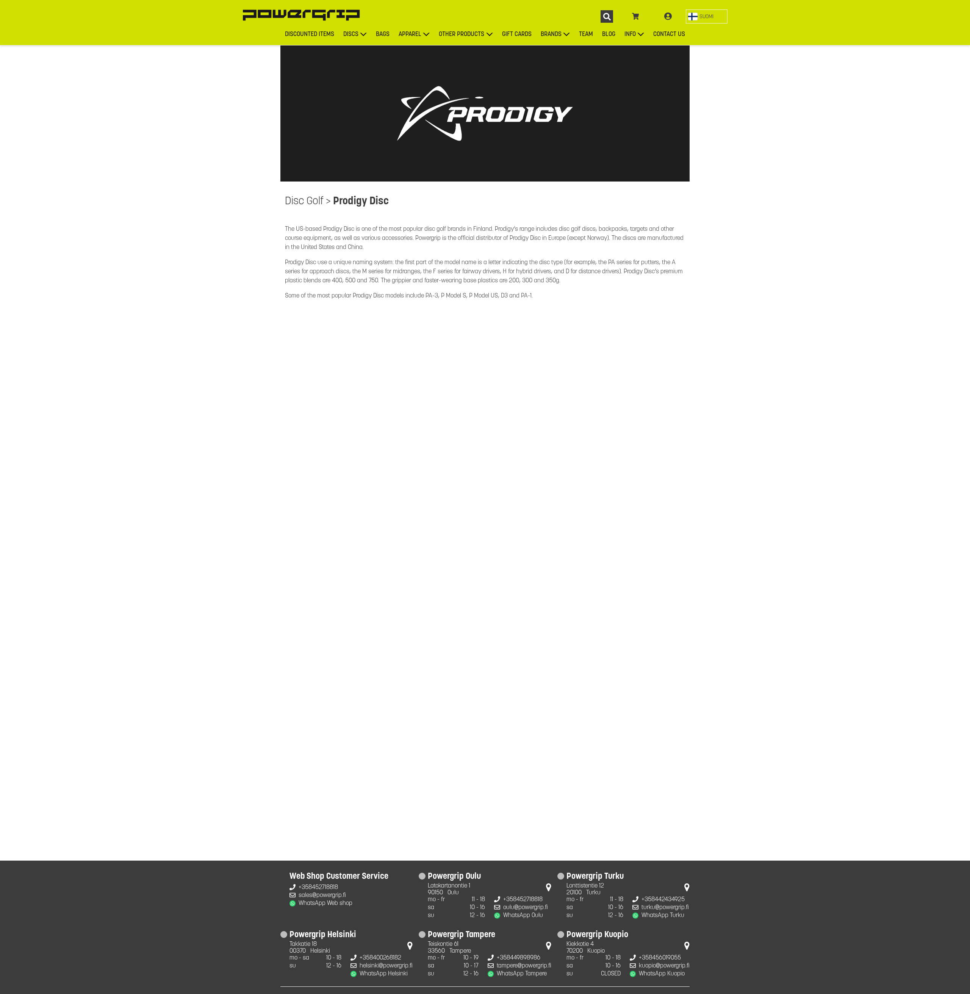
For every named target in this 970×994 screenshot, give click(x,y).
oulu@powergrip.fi (525, 908)
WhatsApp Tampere (522, 974)
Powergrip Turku (595, 877)
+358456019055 (660, 958)
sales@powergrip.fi (322, 895)
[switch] (707, 16)
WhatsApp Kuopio (662, 974)
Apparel (410, 34)
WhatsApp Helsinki (384, 974)
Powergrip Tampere (461, 935)
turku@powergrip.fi (665, 908)
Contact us (669, 34)
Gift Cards (517, 34)
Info (630, 34)
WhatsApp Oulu (523, 916)
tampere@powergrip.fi (524, 966)
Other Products (461, 34)
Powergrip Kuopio (597, 935)
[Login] (668, 16)
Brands (551, 34)
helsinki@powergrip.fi (386, 966)
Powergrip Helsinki (322, 935)
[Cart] (635, 16)
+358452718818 (318, 887)
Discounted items (309, 34)
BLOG (608, 34)
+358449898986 (518, 958)
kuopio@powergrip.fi (664, 966)
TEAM (586, 34)
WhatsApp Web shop (325, 903)
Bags (383, 34)
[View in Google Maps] (548, 889)
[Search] (607, 16)
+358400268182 (380, 958)
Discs (350, 34)
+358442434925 (663, 900)
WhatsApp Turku (662, 916)
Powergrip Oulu (454, 877)
